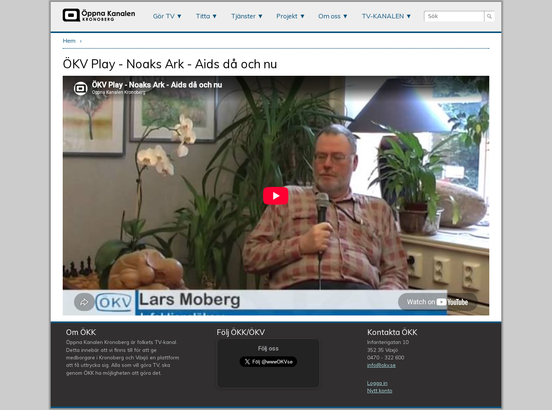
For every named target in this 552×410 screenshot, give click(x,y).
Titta (203, 16)
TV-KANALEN (383, 16)
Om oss (329, 16)
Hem (69, 40)
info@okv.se (381, 365)
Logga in (377, 383)
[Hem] (99, 21)
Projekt (286, 16)
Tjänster (243, 16)
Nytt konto (379, 390)
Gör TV (164, 16)
